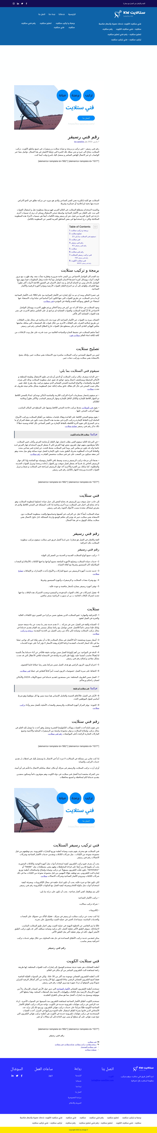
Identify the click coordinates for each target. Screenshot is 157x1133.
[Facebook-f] (22, 1076)
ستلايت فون (75, 335)
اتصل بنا (41, 14)
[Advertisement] (57, 64)
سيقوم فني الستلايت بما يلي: (85, 236)
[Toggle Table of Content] (94, 227)
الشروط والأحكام (75, 1103)
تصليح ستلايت (45, 23)
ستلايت (72, 27)
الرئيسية (72, 14)
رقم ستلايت (108, 29)
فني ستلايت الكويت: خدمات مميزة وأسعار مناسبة (120, 24)
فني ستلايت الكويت (78, 260)
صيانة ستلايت (69, 1044)
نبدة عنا (52, 14)
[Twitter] (17, 1076)
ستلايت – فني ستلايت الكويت (128, 29)
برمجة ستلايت (91, 1044)
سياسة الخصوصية (74, 1097)
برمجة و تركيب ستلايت (65, 23)
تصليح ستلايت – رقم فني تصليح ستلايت (124, 34)
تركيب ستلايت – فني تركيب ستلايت (126, 39)
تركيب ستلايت (80, 1044)
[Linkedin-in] (12, 1076)
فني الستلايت (87, 407)
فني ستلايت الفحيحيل (88, 1047)
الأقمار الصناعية (63, 989)
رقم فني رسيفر (77, 243)
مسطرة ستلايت (90, 1050)
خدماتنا (62, 14)
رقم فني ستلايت (28, 23)
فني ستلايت (59, 27)
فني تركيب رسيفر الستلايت (81, 255)
